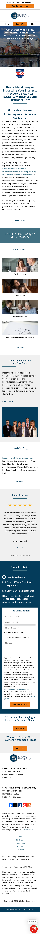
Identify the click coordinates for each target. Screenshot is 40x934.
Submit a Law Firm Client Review (20, 555)
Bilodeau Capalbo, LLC (27, 901)
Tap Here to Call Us (20, 6)
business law (8, 168)
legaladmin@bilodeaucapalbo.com (17, 689)
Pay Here (20, 728)
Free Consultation (20, 610)
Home (6, 24)
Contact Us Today (20, 566)
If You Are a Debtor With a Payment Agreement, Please (20, 738)
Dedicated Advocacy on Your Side (20, 361)
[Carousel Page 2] (22, 547)
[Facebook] (11, 805)
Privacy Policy (20, 843)
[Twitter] (15, 805)
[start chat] (34, 929)
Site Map (20, 846)
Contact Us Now (20, 704)
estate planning (28, 171)
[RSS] (29, 805)
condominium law (11, 171)
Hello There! (32, 922)
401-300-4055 (15, 777)
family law (20, 168)
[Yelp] (25, 805)
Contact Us (20, 24)
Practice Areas (20, 249)
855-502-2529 (15, 797)
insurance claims (24, 174)
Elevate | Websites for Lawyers (20, 909)
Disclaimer (20, 840)
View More (20, 347)
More (33, 24)
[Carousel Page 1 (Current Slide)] (17, 547)
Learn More (20, 220)
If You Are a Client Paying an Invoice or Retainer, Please (20, 719)
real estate (7, 174)
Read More (7, 401)
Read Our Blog (20, 448)
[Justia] (20, 805)
